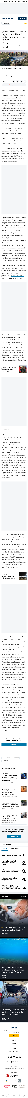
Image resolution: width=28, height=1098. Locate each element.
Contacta (14, 1048)
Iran (3, 757)
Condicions (17, 1068)
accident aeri (5, 760)
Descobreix (4, 896)
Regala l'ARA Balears (14, 1051)
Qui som (14, 1043)
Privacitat (6, 1068)
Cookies (23, 1068)
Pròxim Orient (16, 757)
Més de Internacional (8, 768)
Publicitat (14, 1046)
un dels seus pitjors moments (14, 710)
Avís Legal (11, 1068)
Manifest (14, 1040)
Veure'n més (24, 896)
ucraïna (8, 757)
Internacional (5, 23)
